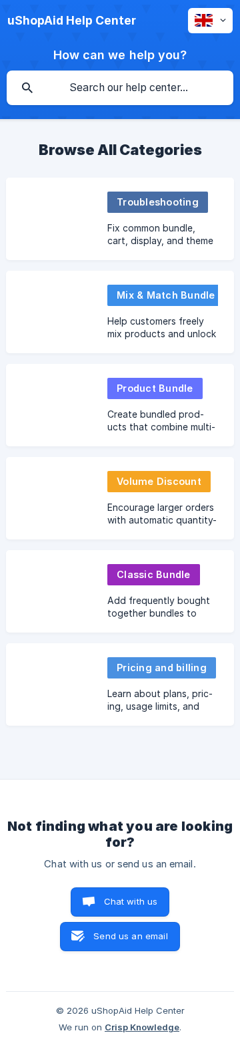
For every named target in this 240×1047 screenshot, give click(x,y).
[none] (71, 20)
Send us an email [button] (130, 936)
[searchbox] (120, 88)
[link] (120, 219)
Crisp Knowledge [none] (142, 1027)
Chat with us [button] (131, 901)
